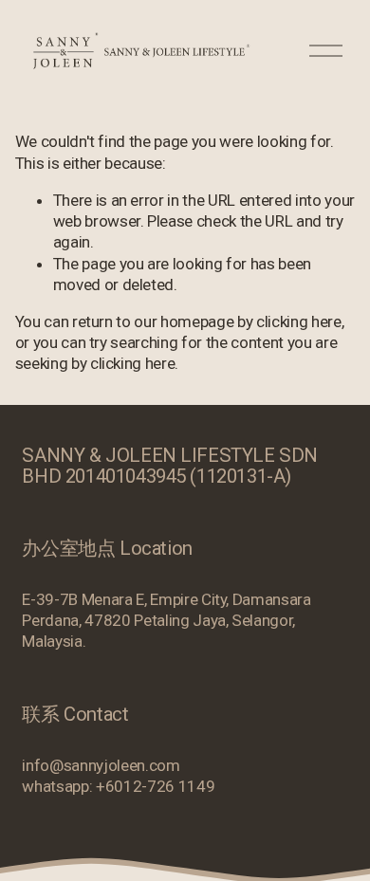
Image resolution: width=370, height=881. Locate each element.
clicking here (299, 321)
